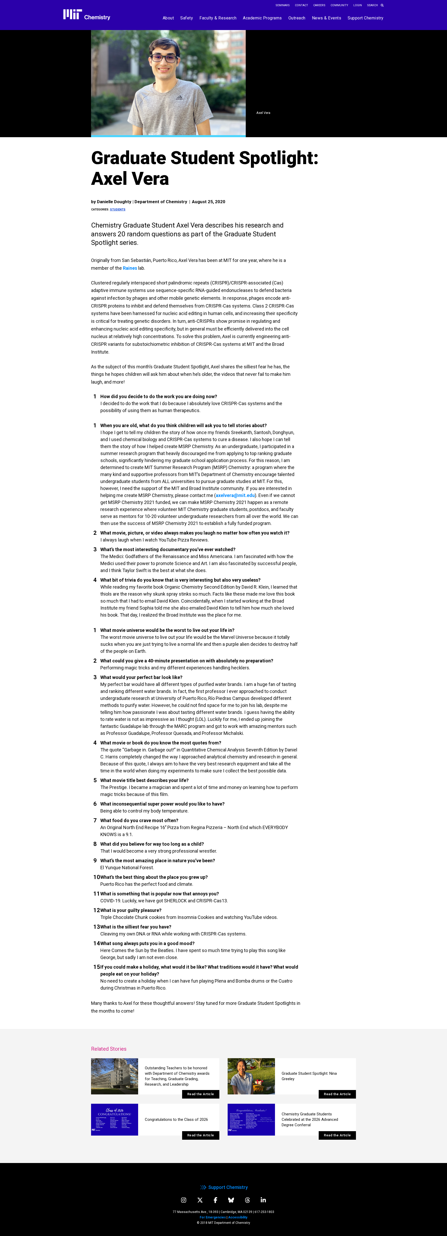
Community (339, 5)
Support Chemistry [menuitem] (366, 18)
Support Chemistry (228, 1187)
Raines (130, 268)
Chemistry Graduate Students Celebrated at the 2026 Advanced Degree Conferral (310, 1119)
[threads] (247, 1200)
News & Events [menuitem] (326, 18)
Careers (319, 5)
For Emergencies (213, 1217)
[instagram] (183, 1200)
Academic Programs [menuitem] (262, 18)
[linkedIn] (263, 1200)
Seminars (282, 5)
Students (117, 209)
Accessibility (237, 1217)
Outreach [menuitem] (297, 18)
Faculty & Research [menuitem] (217, 18)
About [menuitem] (168, 18)
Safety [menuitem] (186, 18)
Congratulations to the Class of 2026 (176, 1119)
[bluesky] (231, 1200)
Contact (301, 5)
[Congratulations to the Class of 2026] (114, 1120)
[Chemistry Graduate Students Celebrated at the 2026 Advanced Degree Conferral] (251, 1120)
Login (357, 5)
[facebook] (215, 1200)
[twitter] (200, 1200)
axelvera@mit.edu (235, 495)
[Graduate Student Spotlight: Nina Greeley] (251, 1076)
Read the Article (200, 1094)
